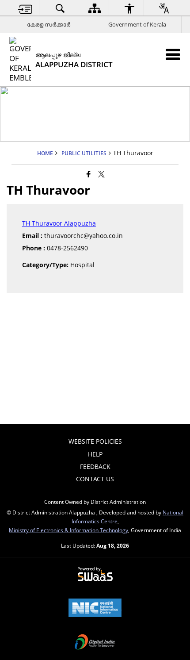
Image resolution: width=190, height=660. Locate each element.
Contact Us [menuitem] (95, 479)
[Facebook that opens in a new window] (88, 173)
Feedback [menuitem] (95, 466)
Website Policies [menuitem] (95, 441)
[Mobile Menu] (173, 54)
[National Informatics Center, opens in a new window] (95, 608)
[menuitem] (25, 8)
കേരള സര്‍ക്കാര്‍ (48, 24)
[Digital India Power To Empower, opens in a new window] (95, 642)
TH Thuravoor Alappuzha (59, 223)
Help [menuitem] (95, 454)
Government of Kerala (137, 24)
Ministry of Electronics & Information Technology (68, 529)
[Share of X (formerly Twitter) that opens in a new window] (101, 173)
